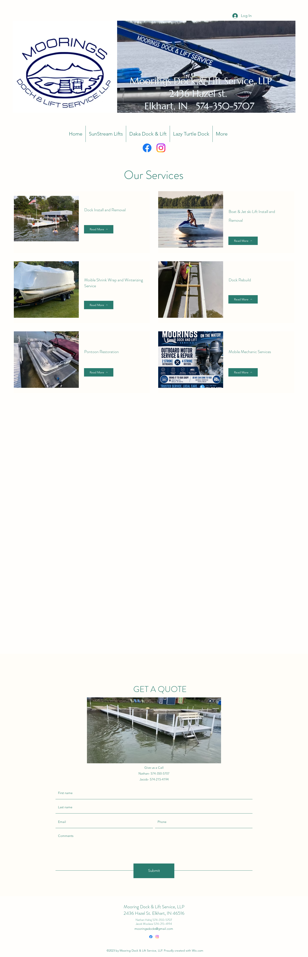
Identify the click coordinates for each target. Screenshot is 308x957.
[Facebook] (151, 937)
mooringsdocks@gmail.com (154, 929)
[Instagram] (161, 148)
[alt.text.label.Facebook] (147, 148)
